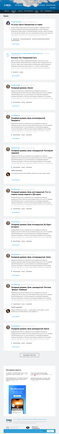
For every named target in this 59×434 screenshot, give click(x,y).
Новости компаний (29, 5)
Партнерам (19, 419)
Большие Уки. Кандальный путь (24, 57)
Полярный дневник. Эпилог (22, 88)
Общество (6, 10)
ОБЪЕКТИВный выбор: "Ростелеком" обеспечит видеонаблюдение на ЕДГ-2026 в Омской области (17, 379)
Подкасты (20, 10)
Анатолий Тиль (16, 39)
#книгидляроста (48, 10)
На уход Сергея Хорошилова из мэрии (26, 24)
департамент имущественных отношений (40, 39)
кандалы (21, 72)
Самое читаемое (40, 5)
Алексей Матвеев (15, 85)
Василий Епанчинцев (16, 22)
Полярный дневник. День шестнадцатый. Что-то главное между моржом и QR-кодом (31, 193)
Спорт (41, 10)
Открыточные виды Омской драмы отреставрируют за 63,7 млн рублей (39, 373)
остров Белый (29, 102)
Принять (50, 431)
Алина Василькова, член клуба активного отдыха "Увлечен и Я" (27, 53)
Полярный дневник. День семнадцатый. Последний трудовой (32, 151)
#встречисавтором (28, 10)
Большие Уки (15, 72)
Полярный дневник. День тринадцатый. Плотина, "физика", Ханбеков (31, 288)
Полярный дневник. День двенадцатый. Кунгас (30, 328)
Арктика (23, 102)
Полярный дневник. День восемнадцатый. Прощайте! (28, 119)
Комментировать (16, 44)
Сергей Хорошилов (15, 40)
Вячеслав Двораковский (26, 39)
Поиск (53, 7)
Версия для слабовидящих (36, 427)
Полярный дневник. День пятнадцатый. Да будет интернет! (31, 225)
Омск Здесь (7, 5)
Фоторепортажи (50, 5)
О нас (14, 419)
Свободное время (13, 11)
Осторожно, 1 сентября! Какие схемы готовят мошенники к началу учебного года (17, 373)
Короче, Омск (36, 11)
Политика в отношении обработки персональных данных (35, 419)
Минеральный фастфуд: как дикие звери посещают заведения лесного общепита (40, 378)
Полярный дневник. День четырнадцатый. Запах (31, 257)
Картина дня (18, 5)
